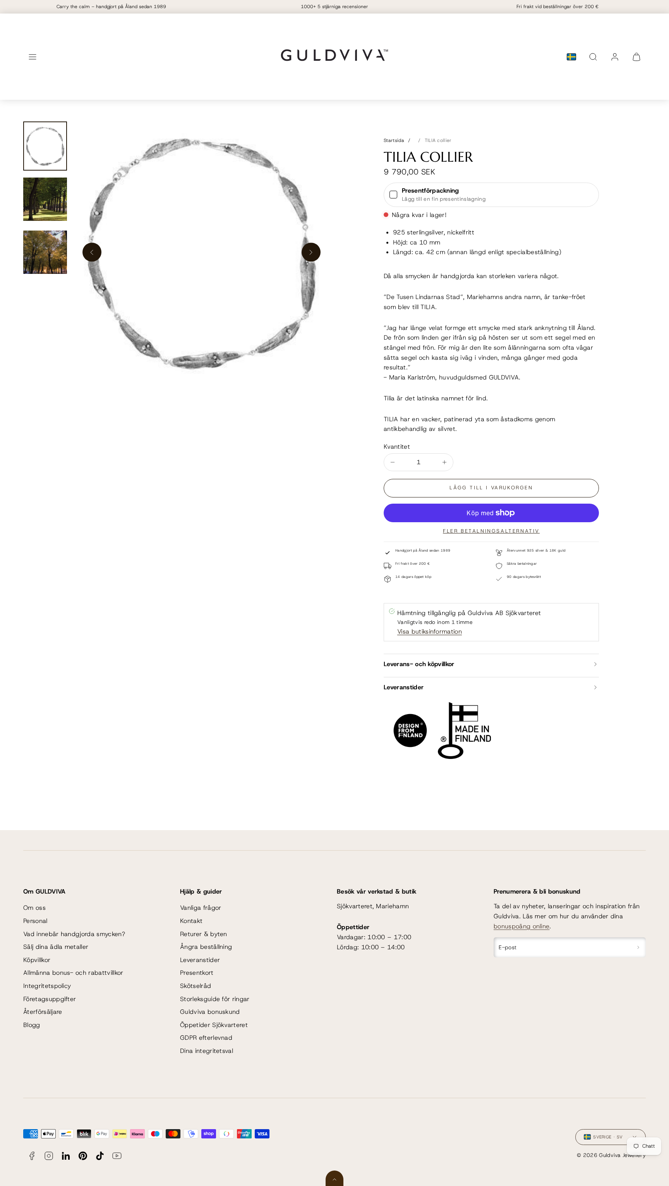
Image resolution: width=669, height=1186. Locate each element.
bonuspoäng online (521, 926)
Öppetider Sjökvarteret (214, 1025)
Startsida (394, 140)
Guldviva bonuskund (210, 1012)
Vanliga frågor (200, 908)
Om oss (34, 908)
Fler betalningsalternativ (491, 531)
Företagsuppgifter (49, 999)
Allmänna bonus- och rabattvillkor (73, 973)
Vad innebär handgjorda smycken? (74, 934)
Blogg (31, 1025)
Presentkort (197, 973)
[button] (32, 57)
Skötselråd (195, 986)
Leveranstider (200, 960)
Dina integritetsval (206, 1051)
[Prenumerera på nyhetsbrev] (638, 947)
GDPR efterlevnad (206, 1038)
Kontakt (191, 921)
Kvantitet (397, 447)
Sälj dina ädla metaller (55, 947)
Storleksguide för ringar (215, 999)
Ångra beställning (206, 947)
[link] (615, 57)
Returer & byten (203, 934)
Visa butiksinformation (429, 631)
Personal (35, 921)
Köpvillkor (36, 960)
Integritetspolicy (47, 986)
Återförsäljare (42, 1012)
